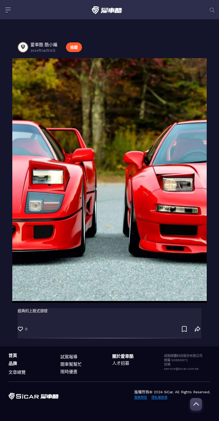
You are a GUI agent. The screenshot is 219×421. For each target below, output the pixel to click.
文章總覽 (17, 372)
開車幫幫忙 (71, 364)
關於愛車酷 (123, 356)
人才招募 (120, 363)
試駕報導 (68, 356)
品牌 (13, 363)
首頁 (13, 355)
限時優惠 (68, 371)
